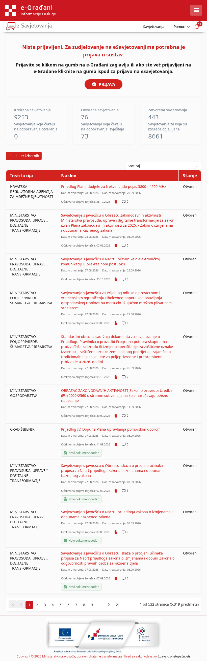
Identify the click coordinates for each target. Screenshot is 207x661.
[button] (13, 604)
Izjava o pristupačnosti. (174, 656)
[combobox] (163, 166)
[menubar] (181, 26)
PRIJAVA (107, 84)
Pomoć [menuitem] (179, 26)
